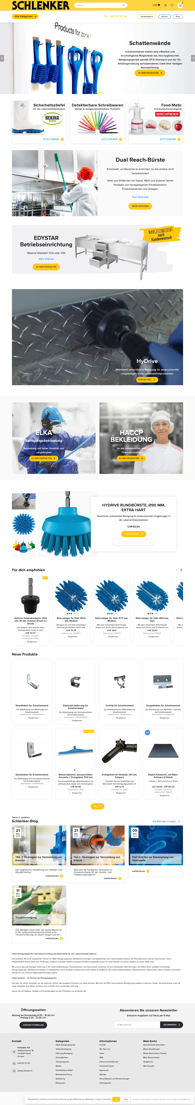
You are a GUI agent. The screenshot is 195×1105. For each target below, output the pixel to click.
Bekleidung (60, 1079)
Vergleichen (32, 642)
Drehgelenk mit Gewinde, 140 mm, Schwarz (119, 776)
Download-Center (106, 1066)
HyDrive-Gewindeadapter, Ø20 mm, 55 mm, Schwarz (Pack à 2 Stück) (30, 621)
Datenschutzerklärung (108, 1062)
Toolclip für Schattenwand (119, 705)
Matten (58, 1066)
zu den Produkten (46, 267)
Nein (126, 1099)
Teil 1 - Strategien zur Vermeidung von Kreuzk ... (97, 859)
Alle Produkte (148, 1066)
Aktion (165, 16)
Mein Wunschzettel (151, 1057)
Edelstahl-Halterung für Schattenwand (75, 707)
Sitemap (102, 1074)
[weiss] (73, 613)
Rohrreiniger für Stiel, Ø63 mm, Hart (152, 619)
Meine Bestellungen (151, 1049)
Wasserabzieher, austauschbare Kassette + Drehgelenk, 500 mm (76, 776)
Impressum (104, 1070)
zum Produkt (132, 534)
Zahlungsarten (105, 1083)
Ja (116, 1099)
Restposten (60, 1083)
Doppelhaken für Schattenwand (163, 705)
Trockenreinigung (26, 917)
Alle (96, 806)
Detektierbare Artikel (64, 1070)
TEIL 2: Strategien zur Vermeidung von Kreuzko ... (38, 859)
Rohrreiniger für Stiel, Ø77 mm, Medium (111, 619)
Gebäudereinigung (63, 1049)
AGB (101, 1057)
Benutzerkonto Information (154, 1045)
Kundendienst (147, 16)
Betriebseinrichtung (64, 1074)
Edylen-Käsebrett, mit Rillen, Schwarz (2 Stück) (163, 776)
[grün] (67, 613)
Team (101, 1053)
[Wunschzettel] (172, 5)
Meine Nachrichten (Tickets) (155, 1053)
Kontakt (102, 1045)
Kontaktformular (33, 1025)
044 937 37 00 (24, 1063)
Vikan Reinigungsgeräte (65, 1045)
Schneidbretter (62, 1057)
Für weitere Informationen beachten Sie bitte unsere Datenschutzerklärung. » (161, 1099)
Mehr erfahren (140, 206)
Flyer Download (140, 197)
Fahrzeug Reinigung (64, 1053)
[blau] (69, 613)
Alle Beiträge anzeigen (164, 821)
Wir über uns (104, 1049)
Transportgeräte (62, 1062)
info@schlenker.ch (25, 1071)
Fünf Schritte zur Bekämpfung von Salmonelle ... (153, 859)
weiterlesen (52, 875)
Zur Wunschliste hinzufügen (132, 542)
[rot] (71, 613)
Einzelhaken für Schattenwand (32, 705)
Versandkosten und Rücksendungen (114, 1079)
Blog (178, 16)
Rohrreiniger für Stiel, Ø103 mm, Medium (71, 619)
